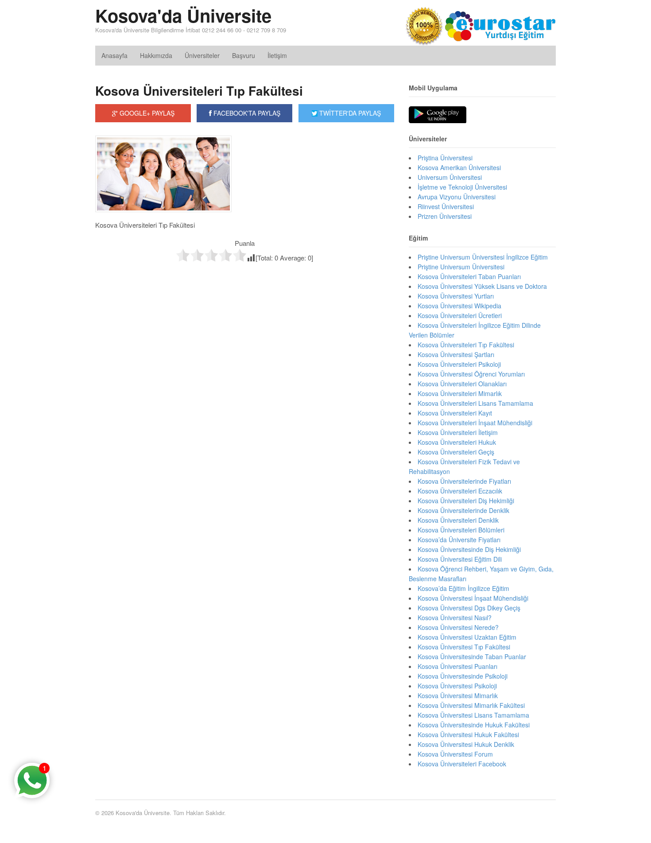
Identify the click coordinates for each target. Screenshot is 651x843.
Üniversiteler (202, 55)
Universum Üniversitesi (450, 177)
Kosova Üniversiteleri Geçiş (456, 451)
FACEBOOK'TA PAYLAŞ (246, 113)
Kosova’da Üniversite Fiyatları (459, 539)
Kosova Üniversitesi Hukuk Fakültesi (468, 734)
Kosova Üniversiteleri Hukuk (457, 442)
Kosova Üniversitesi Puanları (457, 666)
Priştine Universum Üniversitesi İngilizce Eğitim (483, 257)
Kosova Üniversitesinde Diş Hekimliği (469, 549)
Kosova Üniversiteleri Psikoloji (459, 364)
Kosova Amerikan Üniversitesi (459, 167)
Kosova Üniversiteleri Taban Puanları (469, 276)
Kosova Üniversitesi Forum (455, 754)
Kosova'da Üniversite (183, 15)
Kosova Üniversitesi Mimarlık (458, 695)
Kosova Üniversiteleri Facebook (462, 763)
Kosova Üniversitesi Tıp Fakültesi (464, 646)
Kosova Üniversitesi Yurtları (456, 295)
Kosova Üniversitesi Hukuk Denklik (466, 744)
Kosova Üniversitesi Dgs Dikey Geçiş (469, 607)
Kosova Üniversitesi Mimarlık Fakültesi (471, 705)
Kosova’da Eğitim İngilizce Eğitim (463, 588)
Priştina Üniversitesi (445, 157)
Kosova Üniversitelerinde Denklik (463, 510)
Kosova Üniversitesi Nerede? (458, 627)
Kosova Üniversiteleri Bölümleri (461, 529)
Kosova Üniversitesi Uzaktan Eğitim (467, 637)
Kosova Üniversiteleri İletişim (458, 432)
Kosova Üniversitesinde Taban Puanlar (472, 656)
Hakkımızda (156, 55)
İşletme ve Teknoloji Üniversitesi (462, 187)
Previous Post (244, 281)
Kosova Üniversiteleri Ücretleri (460, 315)
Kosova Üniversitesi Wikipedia (459, 305)
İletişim (277, 55)
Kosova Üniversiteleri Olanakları (462, 383)
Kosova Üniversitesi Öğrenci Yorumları (471, 373)
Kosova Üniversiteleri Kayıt (455, 412)
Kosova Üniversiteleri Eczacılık (460, 490)
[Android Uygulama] (437, 115)
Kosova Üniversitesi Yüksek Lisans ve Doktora (482, 286)
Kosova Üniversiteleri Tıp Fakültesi (199, 91)
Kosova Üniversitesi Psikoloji (457, 685)
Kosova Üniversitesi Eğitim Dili (460, 559)
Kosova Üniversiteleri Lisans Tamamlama (475, 403)
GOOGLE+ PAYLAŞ (146, 113)
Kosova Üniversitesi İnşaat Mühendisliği (473, 598)
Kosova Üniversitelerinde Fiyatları (464, 481)
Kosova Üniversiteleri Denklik (458, 520)
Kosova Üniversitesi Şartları (456, 354)
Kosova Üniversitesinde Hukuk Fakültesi (474, 724)
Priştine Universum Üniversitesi (461, 266)
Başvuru (243, 55)
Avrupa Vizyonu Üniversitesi (457, 196)
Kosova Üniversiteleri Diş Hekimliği (466, 500)
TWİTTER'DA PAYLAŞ (349, 113)
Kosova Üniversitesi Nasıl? (455, 617)
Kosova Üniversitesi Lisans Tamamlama (473, 715)
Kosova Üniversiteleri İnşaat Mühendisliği (475, 422)
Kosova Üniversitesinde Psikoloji (463, 676)
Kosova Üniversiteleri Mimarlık (460, 393)
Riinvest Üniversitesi (446, 206)
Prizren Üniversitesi (445, 216)
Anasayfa (114, 55)
